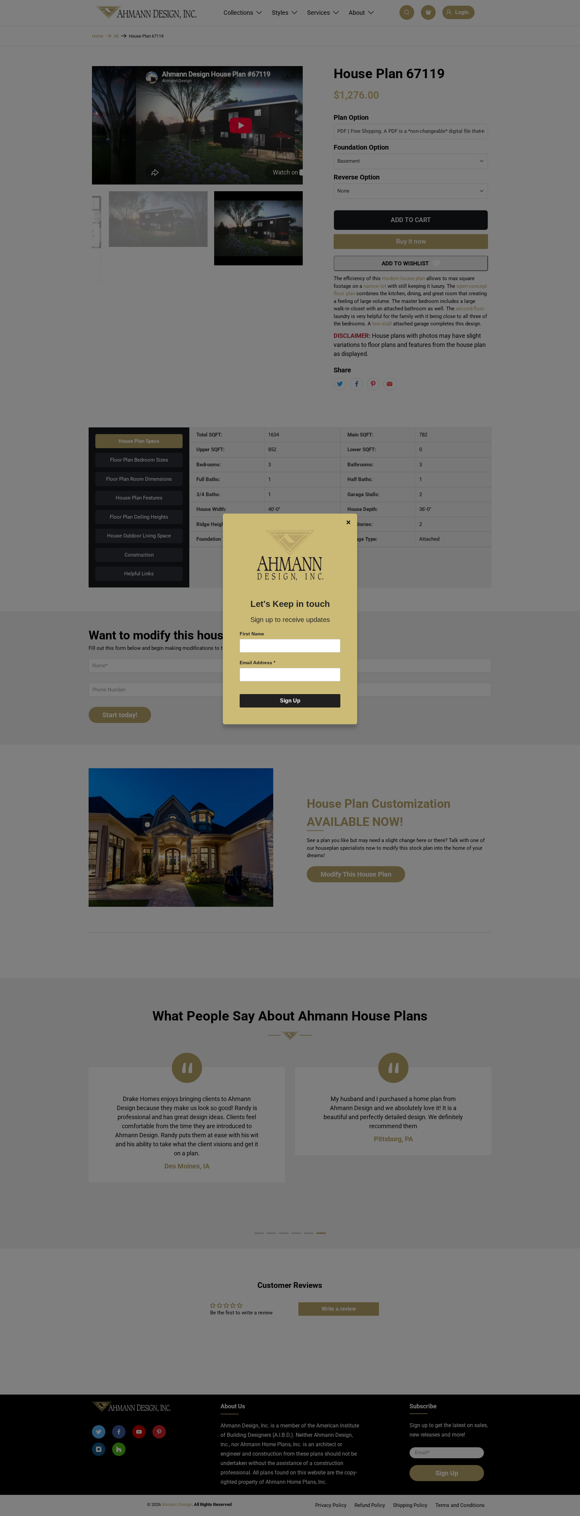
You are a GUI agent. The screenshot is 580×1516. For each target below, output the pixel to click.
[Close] (348, 522)
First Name (252, 633)
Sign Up (290, 700)
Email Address (257, 662)
